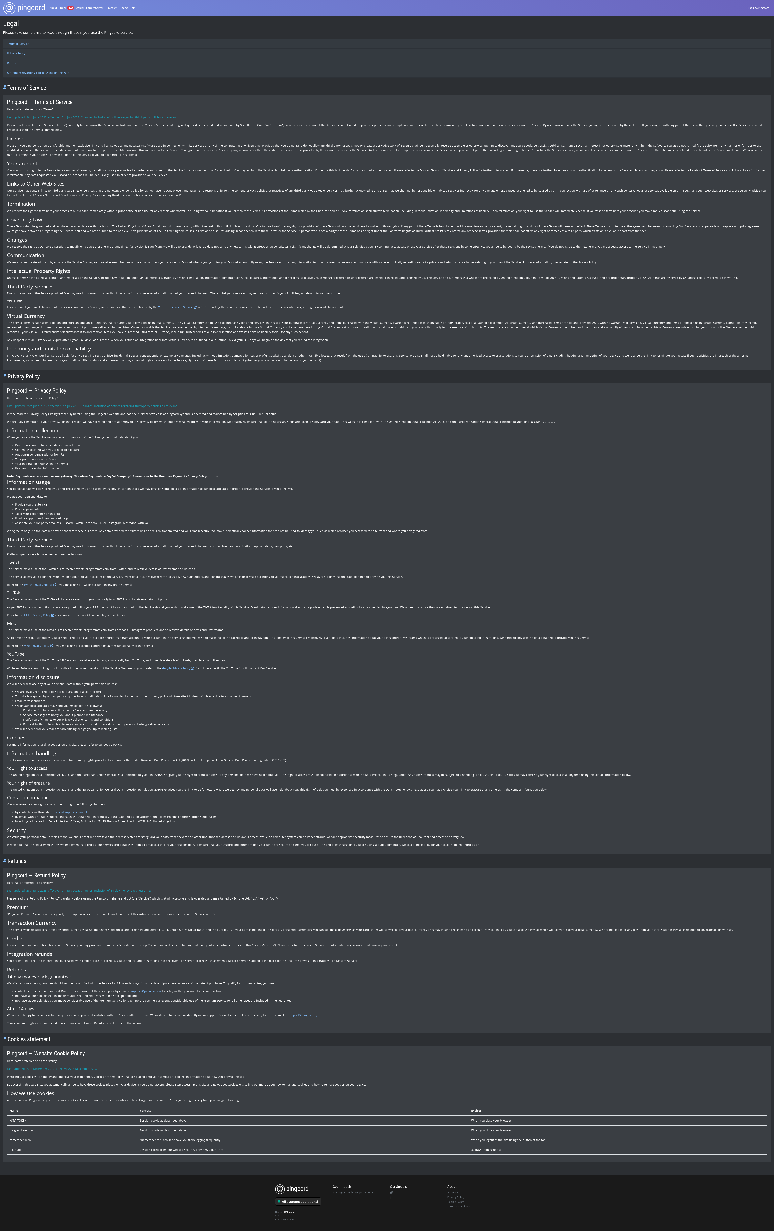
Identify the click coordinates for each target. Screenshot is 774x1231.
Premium (112, 8)
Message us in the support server (353, 1192)
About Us (453, 1192)
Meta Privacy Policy (37, 646)
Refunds (13, 63)
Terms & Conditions (459, 1206)
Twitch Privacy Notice (38, 585)
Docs (66, 8)
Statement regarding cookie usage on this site (38, 73)
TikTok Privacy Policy (37, 615)
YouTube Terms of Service (176, 307)
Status (124, 8)
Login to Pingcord (758, 8)
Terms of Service (18, 44)
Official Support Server (89, 8)
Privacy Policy (16, 53)
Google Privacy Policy (176, 668)
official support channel (71, 812)
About (53, 8)
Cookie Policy (455, 1202)
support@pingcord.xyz (146, 991)
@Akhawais (289, 1212)
